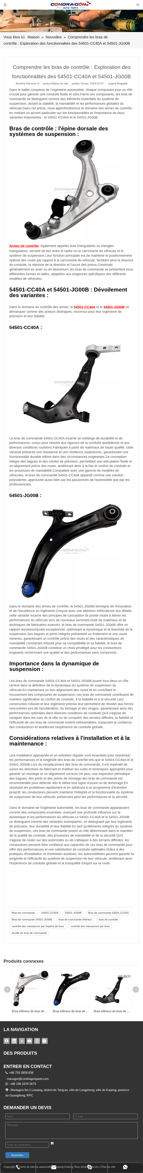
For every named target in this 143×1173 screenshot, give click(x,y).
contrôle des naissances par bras (90, 926)
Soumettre (17, 1155)
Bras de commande (23, 912)
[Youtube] (29, 1041)
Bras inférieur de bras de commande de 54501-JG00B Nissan (71, 1011)
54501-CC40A (50, 912)
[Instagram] (37, 1041)
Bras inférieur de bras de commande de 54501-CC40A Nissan (112, 1011)
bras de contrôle (108, 919)
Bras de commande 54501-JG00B (32, 919)
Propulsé (122, 83)
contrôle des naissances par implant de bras (38, 926)
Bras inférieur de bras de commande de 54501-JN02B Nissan (30, 1011)
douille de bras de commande (29, 932)
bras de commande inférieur (75, 919)
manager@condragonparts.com (28, 1078)
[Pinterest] (45, 1041)
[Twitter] (22, 1041)
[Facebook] (6, 1041)
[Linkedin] (14, 1041)
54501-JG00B (73, 912)
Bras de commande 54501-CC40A (108, 912)
